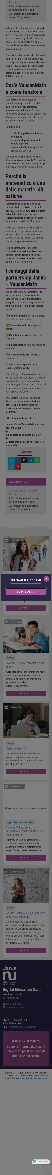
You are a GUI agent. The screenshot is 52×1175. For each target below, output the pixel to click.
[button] (25, 592)
